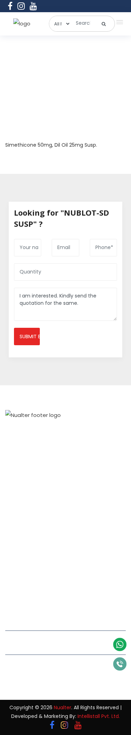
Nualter (62, 707)
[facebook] (10, 6)
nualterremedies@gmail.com (46, 646)
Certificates (20, 551)
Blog (11, 563)
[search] (104, 23)
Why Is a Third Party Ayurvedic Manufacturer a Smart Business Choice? (96, 564)
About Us (17, 526)
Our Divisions (21, 538)
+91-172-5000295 (30, 662)
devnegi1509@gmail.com (41, 638)
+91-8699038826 (30, 670)
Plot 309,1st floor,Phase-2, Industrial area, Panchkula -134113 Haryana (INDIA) (56, 621)
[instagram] (21, 6)
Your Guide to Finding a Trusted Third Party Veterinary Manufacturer (98, 524)
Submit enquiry (30, 336)
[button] (118, 20)
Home (12, 513)
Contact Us (19, 576)
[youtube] (33, 6)
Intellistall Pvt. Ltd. (99, 716)
